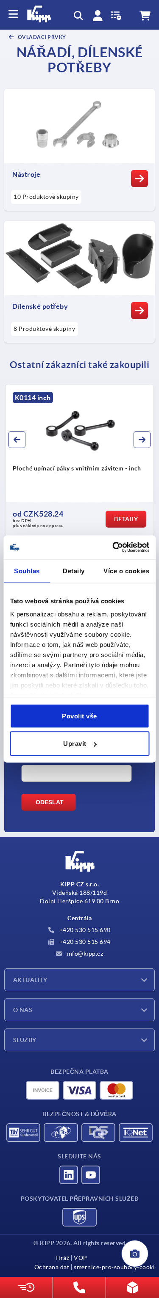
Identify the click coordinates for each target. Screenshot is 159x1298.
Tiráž (62, 1258)
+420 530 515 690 (84, 930)
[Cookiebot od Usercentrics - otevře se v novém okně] (113, 547)
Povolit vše (79, 715)
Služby (24, 1040)
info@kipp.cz (84, 953)
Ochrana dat (52, 1267)
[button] (16, 439)
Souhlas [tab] (27, 570)
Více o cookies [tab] (126, 570)
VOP (80, 1258)
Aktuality (30, 979)
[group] (79, 460)
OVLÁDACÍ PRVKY (41, 37)
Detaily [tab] (74, 570)
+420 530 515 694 (84, 941)
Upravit (74, 743)
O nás (22, 1009)
